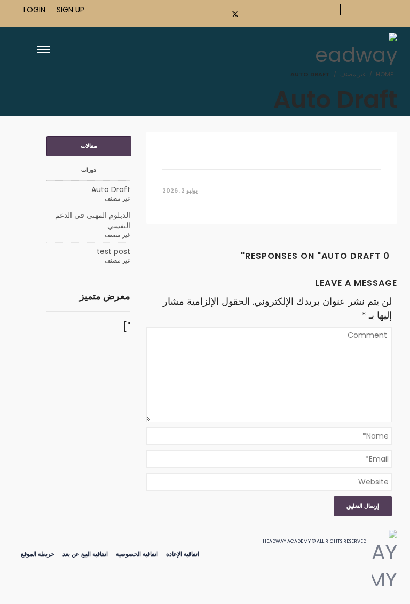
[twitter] (235, 14)
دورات (88, 169)
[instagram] (272, 12)
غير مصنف (353, 74)
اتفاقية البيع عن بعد (85, 554)
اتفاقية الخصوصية (137, 554)
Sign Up (70, 9)
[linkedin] (291, 12)
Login (34, 9)
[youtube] (254, 12)
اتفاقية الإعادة (182, 554)
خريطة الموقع (37, 554)
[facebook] (215, 12)
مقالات (89, 145)
